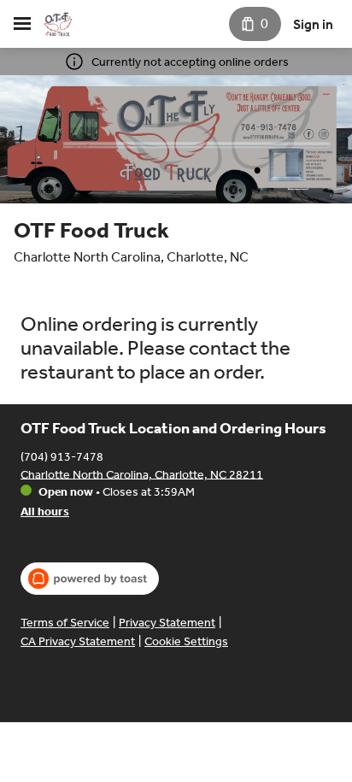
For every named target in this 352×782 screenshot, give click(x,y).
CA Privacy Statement (78, 641)
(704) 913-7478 (62, 456)
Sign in (313, 24)
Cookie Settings (186, 641)
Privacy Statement (167, 622)
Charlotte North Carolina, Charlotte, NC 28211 (142, 474)
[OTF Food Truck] (58, 24)
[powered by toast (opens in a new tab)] (89, 578)
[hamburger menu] (22, 24)
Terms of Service (65, 622)
